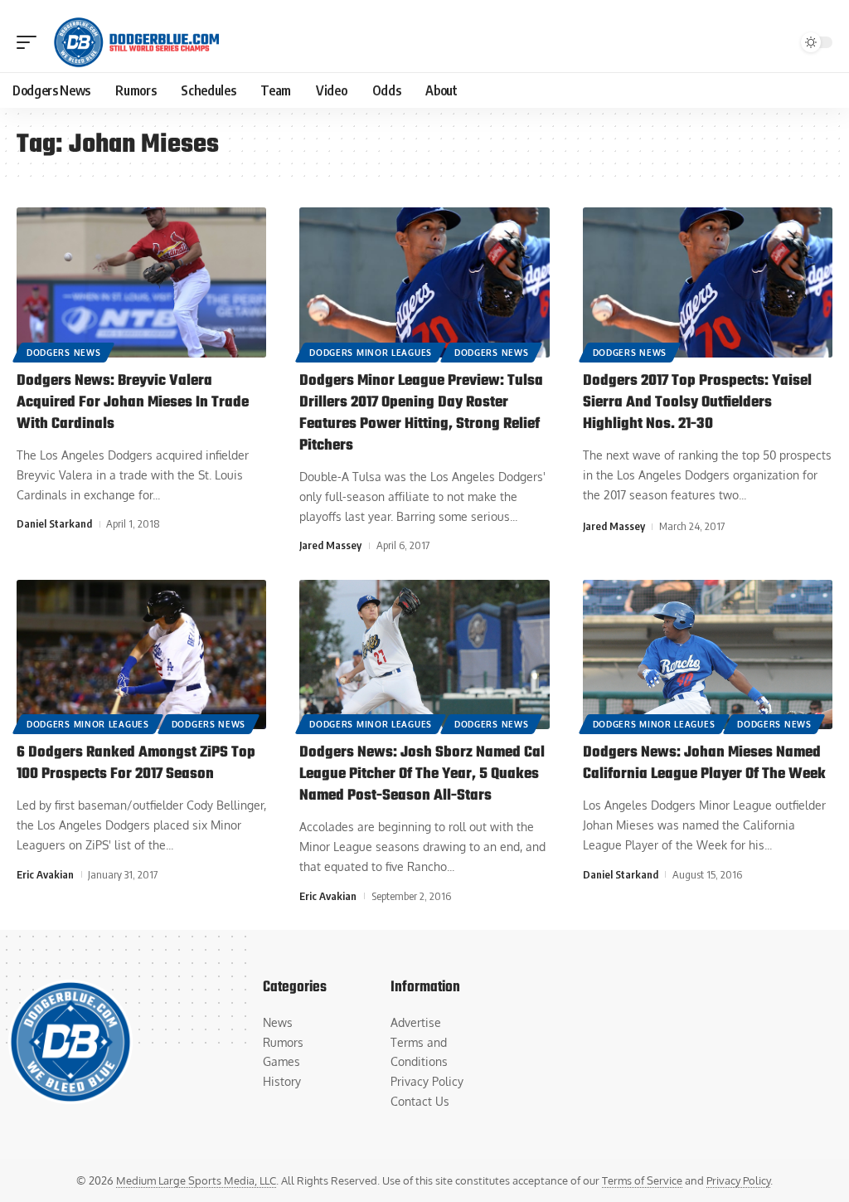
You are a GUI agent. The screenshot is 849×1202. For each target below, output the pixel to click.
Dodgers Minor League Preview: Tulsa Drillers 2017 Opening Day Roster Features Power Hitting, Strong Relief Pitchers (421, 413)
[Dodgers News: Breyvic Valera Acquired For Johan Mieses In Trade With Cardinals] (141, 282)
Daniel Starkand (54, 523)
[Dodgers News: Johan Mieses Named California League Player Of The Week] (707, 655)
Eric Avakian (45, 874)
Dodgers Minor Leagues (370, 353)
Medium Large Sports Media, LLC (196, 1180)
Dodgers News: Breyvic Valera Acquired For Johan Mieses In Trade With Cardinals (133, 402)
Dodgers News (63, 353)
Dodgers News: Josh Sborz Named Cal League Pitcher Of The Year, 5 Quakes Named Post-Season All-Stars (422, 774)
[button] (31, 42)
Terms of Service (642, 1180)
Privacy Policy (738, 1180)
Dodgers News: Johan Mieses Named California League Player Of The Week (704, 763)
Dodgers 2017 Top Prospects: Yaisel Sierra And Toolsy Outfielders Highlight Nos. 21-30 (697, 402)
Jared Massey (330, 545)
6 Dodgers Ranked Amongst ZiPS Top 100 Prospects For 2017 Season (136, 763)
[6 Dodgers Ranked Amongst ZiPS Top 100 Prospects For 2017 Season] (141, 655)
